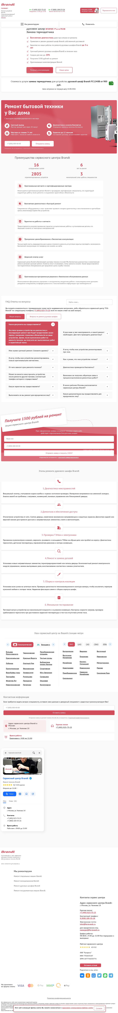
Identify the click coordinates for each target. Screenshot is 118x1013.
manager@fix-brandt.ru (89, 930)
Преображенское (70, 673)
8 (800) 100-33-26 (87, 918)
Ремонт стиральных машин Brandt (28, 876)
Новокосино (85, 668)
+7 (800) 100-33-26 (58, 10)
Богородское (68, 651)
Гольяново (84, 656)
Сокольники (67, 678)
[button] (8, 644)
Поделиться (82, 975)
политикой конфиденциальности (68, 457)
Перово (100, 668)
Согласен (99, 1008)
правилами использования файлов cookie (77, 1008)
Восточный (101, 651)
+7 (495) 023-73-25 (38, 10)
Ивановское (102, 656)
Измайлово (67, 663)
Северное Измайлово (84, 673)
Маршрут (11, 794)
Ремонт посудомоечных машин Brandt (29, 890)
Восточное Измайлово (67, 656)
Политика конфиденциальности (59, 998)
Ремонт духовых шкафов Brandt (27, 886)
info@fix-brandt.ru (88, 924)
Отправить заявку (43, 144)
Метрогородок (103, 663)
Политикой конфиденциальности (79, 718)
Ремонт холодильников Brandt (26, 881)
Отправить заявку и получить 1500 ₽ (59, 453)
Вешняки (83, 651)
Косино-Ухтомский (84, 663)
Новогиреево (68, 668)
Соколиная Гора (103, 673)
